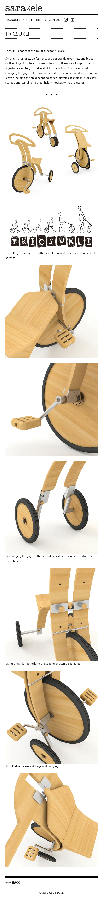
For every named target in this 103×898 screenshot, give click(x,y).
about (27, 19)
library (40, 19)
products (12, 19)
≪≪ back (12, 882)
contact (55, 19)
